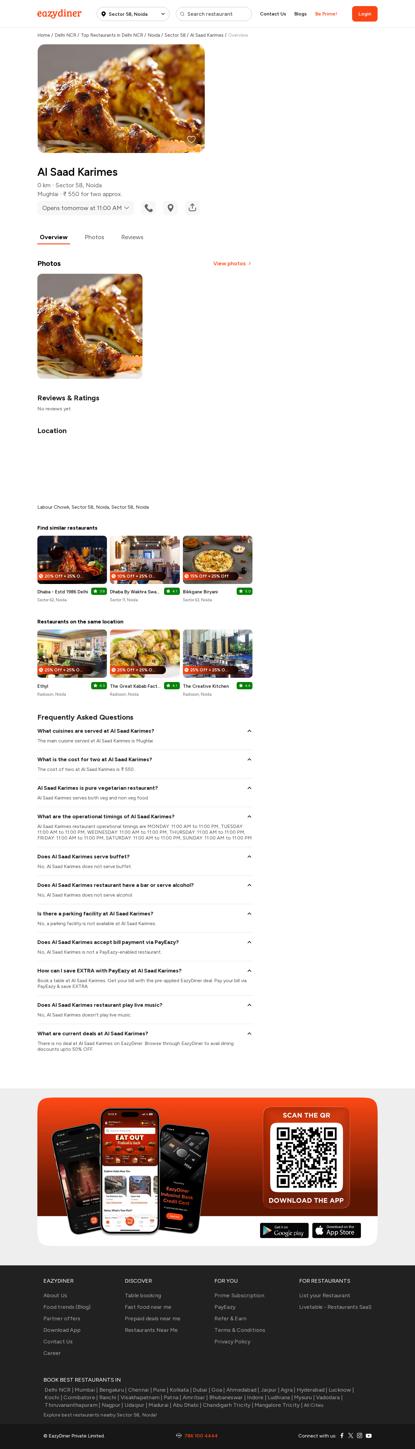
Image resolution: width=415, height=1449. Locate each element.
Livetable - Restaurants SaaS (335, 1307)
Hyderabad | (312, 1389)
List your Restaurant (324, 1295)
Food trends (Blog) (67, 1307)
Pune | (161, 1389)
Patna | (172, 1397)
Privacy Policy (232, 1341)
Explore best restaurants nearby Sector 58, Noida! (100, 1415)
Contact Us (273, 14)
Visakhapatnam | (142, 1397)
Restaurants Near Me (151, 1330)
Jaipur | (270, 1389)
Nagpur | (112, 1405)
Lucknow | (341, 1389)
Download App (62, 1330)
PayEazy (224, 1307)
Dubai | (201, 1389)
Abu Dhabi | (187, 1405)
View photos (229, 263)
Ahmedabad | (242, 1389)
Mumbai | (86, 1389)
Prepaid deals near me (152, 1318)
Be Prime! (326, 14)
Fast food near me (148, 1307)
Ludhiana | (280, 1397)
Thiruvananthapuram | (72, 1405)
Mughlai (47, 194)
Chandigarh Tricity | (228, 1405)
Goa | (218, 1389)
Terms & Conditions (239, 1330)
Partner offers (62, 1318)
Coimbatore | (80, 1397)
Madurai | (160, 1405)
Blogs (300, 14)
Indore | (256, 1397)
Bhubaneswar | (227, 1397)
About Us (55, 1295)
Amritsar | (195, 1397)
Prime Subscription (239, 1295)
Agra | (288, 1389)
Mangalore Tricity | (279, 1405)
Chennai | (140, 1389)
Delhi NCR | (59, 1389)
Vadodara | (329, 1397)
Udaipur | (136, 1405)
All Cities (313, 1405)
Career (52, 1353)
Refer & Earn (230, 1318)
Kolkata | (181, 1389)
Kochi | (53, 1397)
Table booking (143, 1295)
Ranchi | (109, 1397)
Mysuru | (304, 1397)
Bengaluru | (113, 1389)
